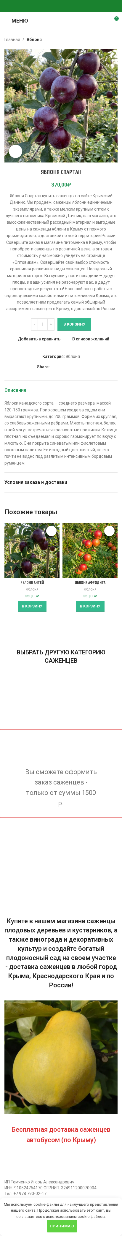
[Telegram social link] (68, 6)
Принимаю (62, 1226)
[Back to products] (106, 39)
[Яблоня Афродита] (90, 550)
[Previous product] (99, 39)
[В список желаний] (51, 531)
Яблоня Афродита (90, 582)
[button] (32, 606)
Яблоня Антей (32, 582)
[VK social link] (61, 6)
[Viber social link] (75, 6)
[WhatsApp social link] (53, 6)
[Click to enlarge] (15, 151)
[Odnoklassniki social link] (46, 6)
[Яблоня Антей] (32, 550)
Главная (12, 39)
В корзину (74, 324)
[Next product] (114, 39)
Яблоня (34, 39)
